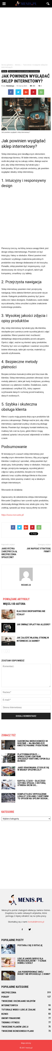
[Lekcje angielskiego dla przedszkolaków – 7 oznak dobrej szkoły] (8, 962)
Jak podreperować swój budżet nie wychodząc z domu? (33, 973)
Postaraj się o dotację (29, 945)
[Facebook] (22, 929)
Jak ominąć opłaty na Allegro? (33, 624)
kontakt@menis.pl (36, 921)
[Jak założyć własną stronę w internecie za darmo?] (8, 641)
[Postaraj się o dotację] (8, 949)
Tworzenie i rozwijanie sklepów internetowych (24, 71)
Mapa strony (26, 1043)
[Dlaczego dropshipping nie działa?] (8, 614)
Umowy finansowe (10, 1018)
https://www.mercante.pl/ (12, 515)
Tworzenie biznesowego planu (17, 1031)
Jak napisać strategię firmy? (39, 550)
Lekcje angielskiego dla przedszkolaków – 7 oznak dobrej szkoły (31, 960)
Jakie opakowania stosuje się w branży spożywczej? (33, 768)
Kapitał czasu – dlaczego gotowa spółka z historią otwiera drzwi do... (31, 783)
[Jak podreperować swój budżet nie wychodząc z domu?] (8, 975)
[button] (48, 3)
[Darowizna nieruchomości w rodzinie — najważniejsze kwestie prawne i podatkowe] (8, 745)
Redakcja (10, 86)
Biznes (4, 71)
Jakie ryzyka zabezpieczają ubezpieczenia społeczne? (9, 553)
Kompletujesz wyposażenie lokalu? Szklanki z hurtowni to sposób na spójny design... (33, 796)
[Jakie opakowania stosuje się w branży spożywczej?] (8, 771)
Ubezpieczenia (8, 992)
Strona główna (7, 65)
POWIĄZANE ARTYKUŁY (16, 599)
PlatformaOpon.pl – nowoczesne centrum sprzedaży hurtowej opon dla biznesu (33, 757)
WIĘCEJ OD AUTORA (14, 603)
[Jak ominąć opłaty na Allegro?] (8, 627)
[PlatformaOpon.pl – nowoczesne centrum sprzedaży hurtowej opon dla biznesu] (8, 758)
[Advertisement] (26, 35)
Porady (5, 997)
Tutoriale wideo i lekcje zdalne (18, 1009)
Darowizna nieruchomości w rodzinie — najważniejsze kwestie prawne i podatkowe (32, 743)
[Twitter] (30, 929)
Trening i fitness (10, 1022)
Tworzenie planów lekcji (14, 1026)
